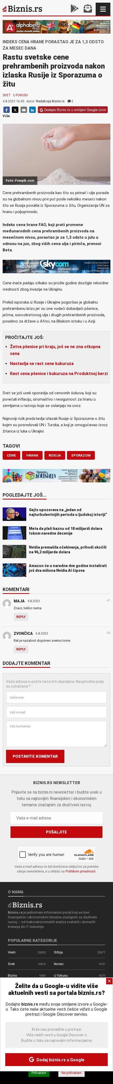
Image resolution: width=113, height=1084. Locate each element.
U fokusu (20, 95)
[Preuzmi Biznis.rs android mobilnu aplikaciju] (74, 9)
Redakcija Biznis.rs (50, 101)
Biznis (12, 975)
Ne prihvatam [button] (71, 1073)
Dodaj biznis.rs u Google (59, 1059)
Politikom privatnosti (80, 871)
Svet (7, 95)
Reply (21, 617)
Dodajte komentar (26, 663)
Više (6, 116)
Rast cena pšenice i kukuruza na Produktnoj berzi (59, 373)
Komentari (16, 589)
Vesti (12, 952)
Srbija (58, 952)
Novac (59, 964)
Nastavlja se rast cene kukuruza (42, 363)
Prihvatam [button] (39, 1073)
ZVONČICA (23, 633)
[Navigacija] (103, 9)
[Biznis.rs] (25, 904)
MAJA (19, 601)
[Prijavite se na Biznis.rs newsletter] (88, 9)
